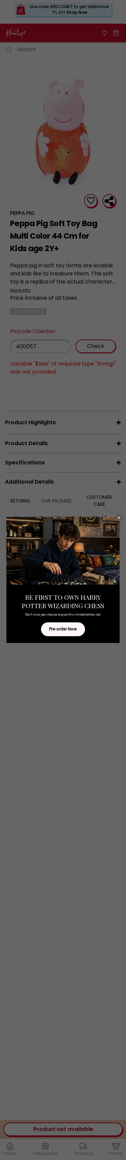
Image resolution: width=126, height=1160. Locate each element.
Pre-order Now (63, 628)
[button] (119, 517)
